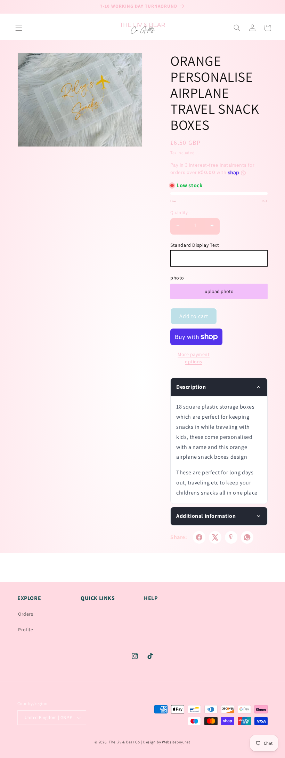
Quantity (179, 212)
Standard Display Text (194, 245)
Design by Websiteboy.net (166, 742)
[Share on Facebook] (199, 537)
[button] (18, 27)
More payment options (194, 358)
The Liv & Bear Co (124, 742)
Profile (25, 629)
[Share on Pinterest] (231, 537)
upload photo (219, 291)
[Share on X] (215, 537)
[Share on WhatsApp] (247, 537)
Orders (25, 614)
